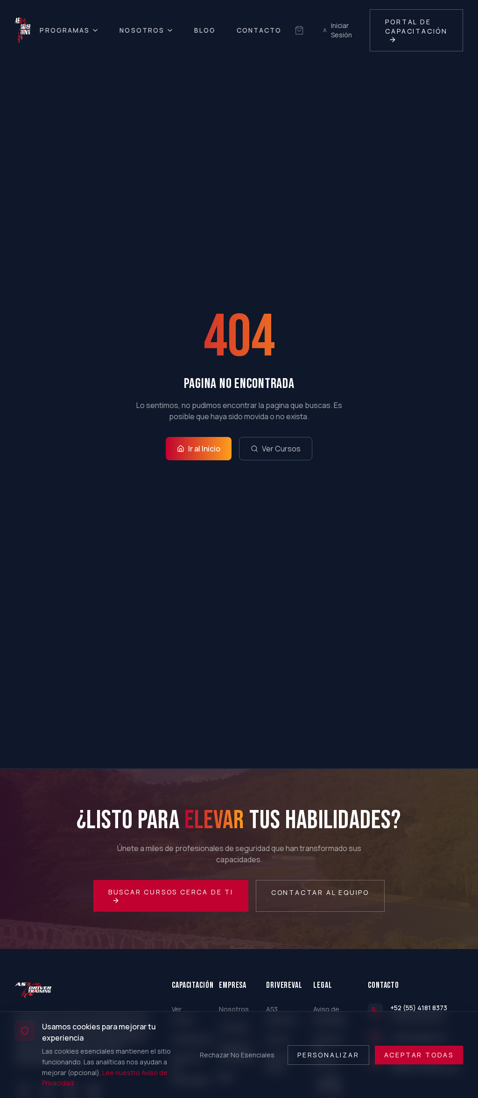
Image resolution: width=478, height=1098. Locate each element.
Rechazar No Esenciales (237, 1054)
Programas (65, 30)
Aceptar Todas (419, 1054)
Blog (205, 30)
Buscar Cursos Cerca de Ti (170, 891)
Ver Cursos (281, 448)
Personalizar (328, 1054)
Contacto (259, 30)
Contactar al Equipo (320, 892)
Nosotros (142, 30)
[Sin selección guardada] (299, 30)
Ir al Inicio (204, 448)
